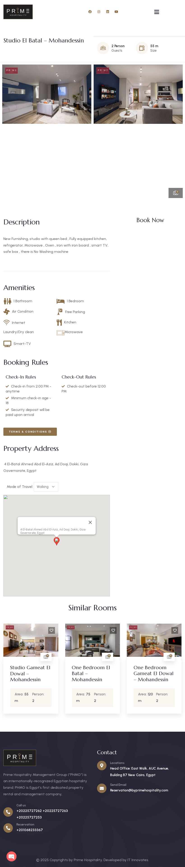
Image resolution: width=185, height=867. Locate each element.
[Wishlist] (41, 630)
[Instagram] (98, 11)
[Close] (90, 522)
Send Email (118, 785)
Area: (9, 694)
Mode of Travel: (20, 486)
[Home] (18, 12)
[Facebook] (90, 11)
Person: (28, 694)
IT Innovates (137, 860)
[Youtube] (116, 11)
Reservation (25, 824)
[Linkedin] (107, 11)
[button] (174, 131)
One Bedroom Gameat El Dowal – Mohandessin (143, 673)
